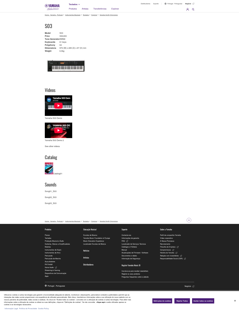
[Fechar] (235, 300)
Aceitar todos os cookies (203, 301)
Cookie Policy (43, 308)
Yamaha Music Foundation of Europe (96, 238)
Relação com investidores (169, 255)
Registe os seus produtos (131, 274)
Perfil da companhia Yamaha (170, 235)
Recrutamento (165, 244)
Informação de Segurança (131, 258)
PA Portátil (49, 264)
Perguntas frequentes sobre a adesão (135, 277)
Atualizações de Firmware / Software (135, 252)
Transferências (99, 8)
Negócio (188, 3)
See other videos (52, 146)
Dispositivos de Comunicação (55, 273)
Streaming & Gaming (52, 270)
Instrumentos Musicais (72, 15)
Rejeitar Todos (182, 301)
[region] (119, 301)
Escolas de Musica (90, 235)
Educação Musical (89, 229)
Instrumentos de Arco (52, 252)
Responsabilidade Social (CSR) (171, 258)
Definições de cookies (162, 301)
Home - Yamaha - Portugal (54, 15)
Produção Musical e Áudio (54, 241)
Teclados (73, 4)
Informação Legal (11, 308)
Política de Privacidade (28, 308)
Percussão (49, 255)
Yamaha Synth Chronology (109, 15)
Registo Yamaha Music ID (131, 265)
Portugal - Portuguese (174, 3)
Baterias (48, 247)
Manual (124, 250)
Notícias (86, 250)
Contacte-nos (126, 235)
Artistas (85, 8)
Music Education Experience (93, 241)
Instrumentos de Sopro (53, 250)
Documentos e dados (129, 255)
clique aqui (100, 302)
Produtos (73, 8)
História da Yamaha (167, 252)
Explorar (115, 8)
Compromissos (165, 250)
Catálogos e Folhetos (129, 247)
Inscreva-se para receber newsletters (135, 271)
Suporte (156, 3)
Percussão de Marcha (53, 258)
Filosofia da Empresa (167, 247)
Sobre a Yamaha (166, 229)
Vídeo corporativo (166, 238)
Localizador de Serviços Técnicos (134, 244)
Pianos (47, 235)
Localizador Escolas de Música (94, 244)
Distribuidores (145, 3)
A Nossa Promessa (167, 241)
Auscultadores (50, 261)
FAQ (123, 241)
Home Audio (49, 267)
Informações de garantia (130, 238)
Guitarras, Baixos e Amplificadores (57, 244)
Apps (47, 276)
